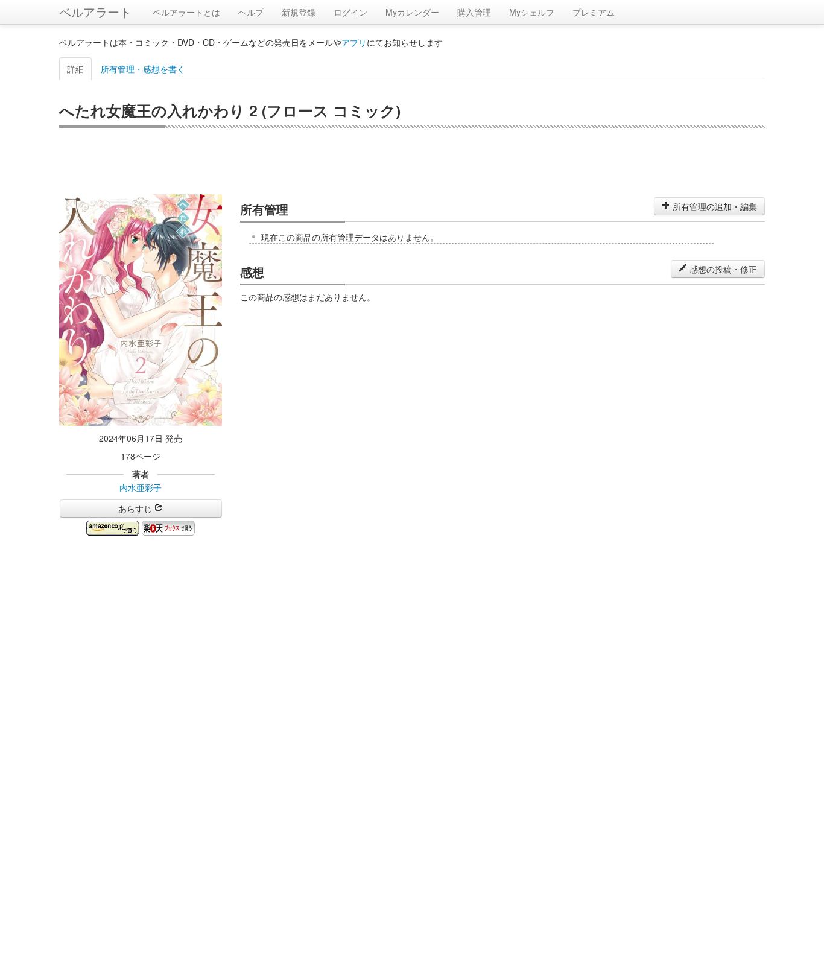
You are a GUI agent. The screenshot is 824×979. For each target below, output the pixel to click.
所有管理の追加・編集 (713, 206)
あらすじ (136, 508)
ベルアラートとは (186, 12)
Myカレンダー (412, 12)
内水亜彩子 (140, 487)
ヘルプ (251, 12)
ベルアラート (95, 12)
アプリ (354, 42)
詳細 (75, 69)
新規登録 (298, 12)
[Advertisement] (412, 161)
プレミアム (593, 12)
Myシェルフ (531, 12)
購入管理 (474, 12)
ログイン (350, 12)
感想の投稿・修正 (722, 269)
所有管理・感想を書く (143, 69)
